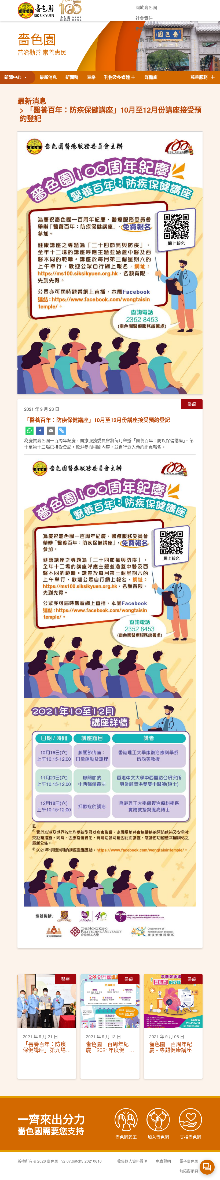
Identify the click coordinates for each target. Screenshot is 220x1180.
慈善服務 (200, 77)
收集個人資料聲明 (132, 1161)
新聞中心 (144, 29)
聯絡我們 (144, 50)
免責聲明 (163, 1161)
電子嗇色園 (188, 1161)
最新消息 (48, 77)
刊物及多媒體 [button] (117, 77)
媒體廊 (151, 77)
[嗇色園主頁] (36, 8)
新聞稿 (71, 77)
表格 (91, 77)
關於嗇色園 (146, 7)
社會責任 (144, 18)
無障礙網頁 (188, 1171)
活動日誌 (144, 39)
